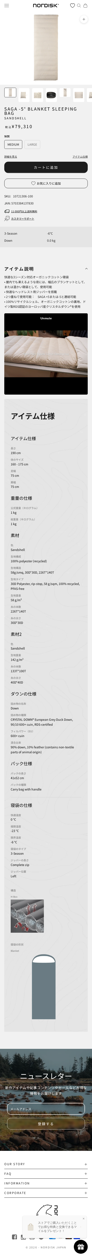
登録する (46, 1123)
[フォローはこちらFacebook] (15, 1237)
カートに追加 (46, 167)
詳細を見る (10, 156)
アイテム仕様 (80, 156)
